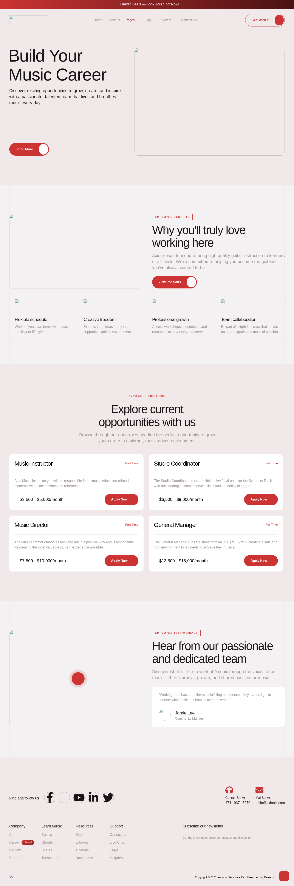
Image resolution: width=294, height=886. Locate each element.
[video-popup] (78, 678)
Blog (147, 20)
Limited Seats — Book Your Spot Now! (149, 4)
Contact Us (189, 20)
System (165, 20)
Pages (130, 20)
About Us (114, 20)
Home (98, 20)
